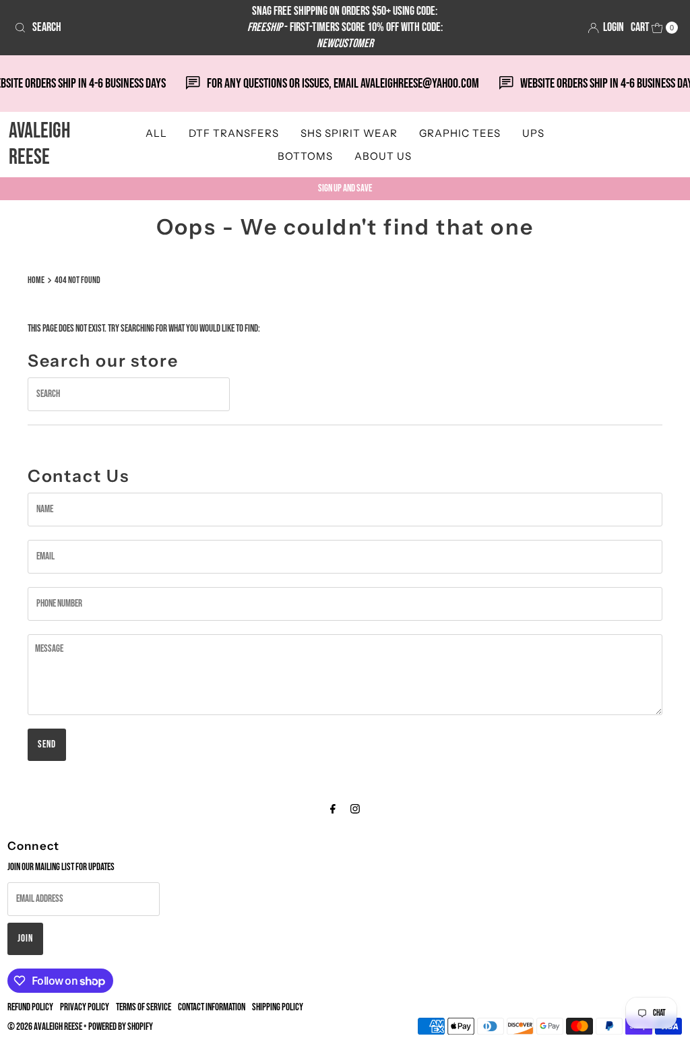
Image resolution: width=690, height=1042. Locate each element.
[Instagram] (355, 809)
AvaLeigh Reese (39, 144)
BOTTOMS (305, 156)
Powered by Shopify (120, 1026)
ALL (156, 133)
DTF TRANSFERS (234, 133)
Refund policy (30, 1007)
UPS (533, 133)
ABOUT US (383, 156)
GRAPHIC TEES (460, 133)
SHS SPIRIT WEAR (349, 133)
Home (36, 280)
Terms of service (143, 1007)
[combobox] (117, 27)
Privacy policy (84, 1007)
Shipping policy (277, 1007)
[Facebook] (333, 809)
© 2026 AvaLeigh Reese (44, 1026)
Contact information (211, 1007)
